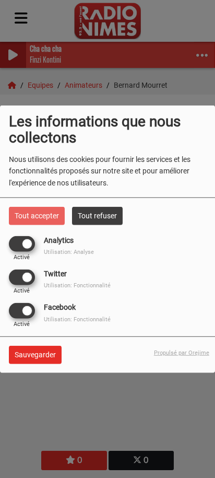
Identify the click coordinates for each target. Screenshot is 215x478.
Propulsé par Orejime (181, 352)
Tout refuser (97, 215)
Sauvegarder (35, 355)
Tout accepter (37, 215)
